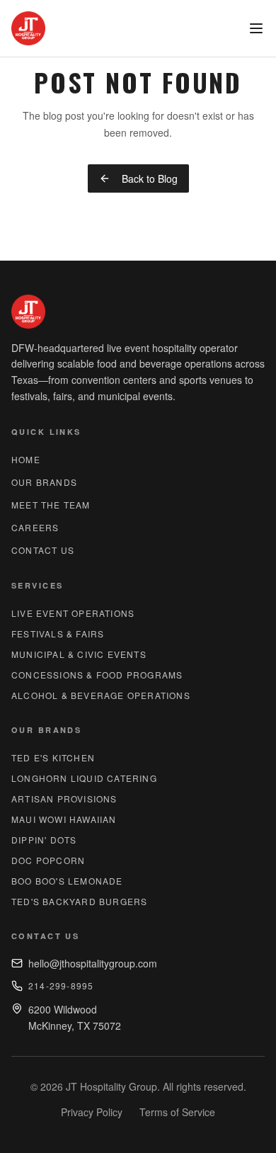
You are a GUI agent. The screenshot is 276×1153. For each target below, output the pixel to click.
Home (25, 459)
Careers (35, 527)
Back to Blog (150, 178)
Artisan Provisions (64, 799)
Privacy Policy (91, 1112)
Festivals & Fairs (57, 633)
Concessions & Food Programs (97, 675)
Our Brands (44, 482)
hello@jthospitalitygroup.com (92, 963)
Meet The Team (51, 505)
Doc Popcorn (48, 860)
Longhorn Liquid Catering (84, 778)
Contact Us (42, 550)
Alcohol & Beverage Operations (100, 695)
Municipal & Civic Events (78, 654)
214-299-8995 (60, 985)
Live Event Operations (72, 613)
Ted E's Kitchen (53, 757)
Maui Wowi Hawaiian (64, 819)
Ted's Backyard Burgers (79, 901)
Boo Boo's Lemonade (67, 881)
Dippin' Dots (43, 840)
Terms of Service (177, 1112)
